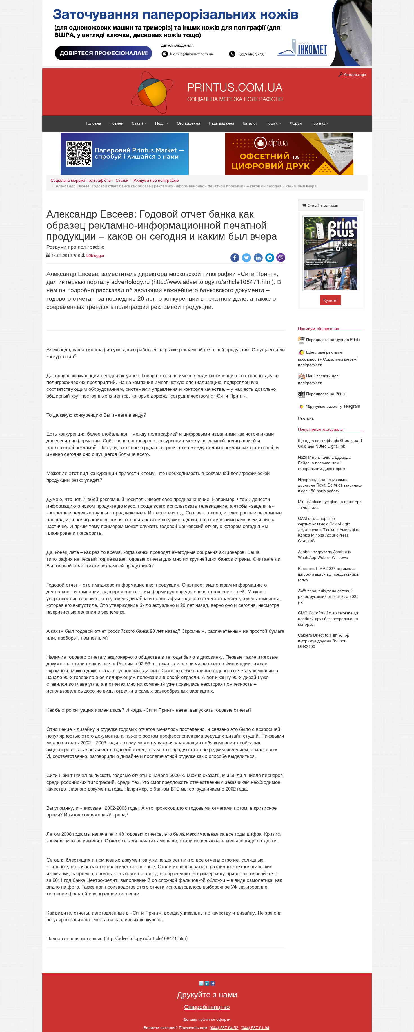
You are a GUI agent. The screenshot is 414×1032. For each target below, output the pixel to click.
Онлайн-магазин (323, 205)
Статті (138, 123)
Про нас (318, 123)
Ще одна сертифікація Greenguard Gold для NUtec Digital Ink (330, 443)
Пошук (272, 123)
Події (160, 123)
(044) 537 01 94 (255, 1027)
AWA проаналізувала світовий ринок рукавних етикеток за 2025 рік (328, 596)
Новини (116, 123)
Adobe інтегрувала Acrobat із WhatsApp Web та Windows (324, 554)
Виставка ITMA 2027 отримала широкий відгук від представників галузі (328, 573)
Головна (93, 123)
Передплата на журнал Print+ (332, 339)
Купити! (330, 300)
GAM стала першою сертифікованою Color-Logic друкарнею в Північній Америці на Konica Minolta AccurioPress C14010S (329, 529)
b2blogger (95, 255)
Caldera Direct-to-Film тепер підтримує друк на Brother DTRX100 (323, 640)
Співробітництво (207, 1006)
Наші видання (221, 123)
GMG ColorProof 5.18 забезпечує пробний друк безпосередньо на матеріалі (328, 618)
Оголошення (188, 123)
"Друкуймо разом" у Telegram (332, 406)
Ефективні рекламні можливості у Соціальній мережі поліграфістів (327, 358)
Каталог (250, 123)
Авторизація (355, 74)
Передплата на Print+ (325, 393)
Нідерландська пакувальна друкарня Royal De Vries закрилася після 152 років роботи (330, 484)
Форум (296, 123)
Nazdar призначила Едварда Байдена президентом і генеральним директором (324, 462)
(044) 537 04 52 (224, 1027)
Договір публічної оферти (207, 1019)
